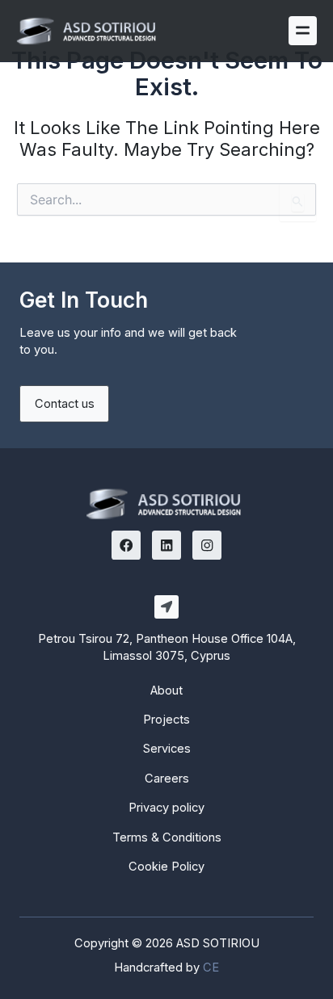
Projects (166, 719)
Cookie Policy (166, 866)
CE (211, 967)
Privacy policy (166, 807)
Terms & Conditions (166, 837)
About (166, 690)
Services (167, 748)
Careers (167, 778)
